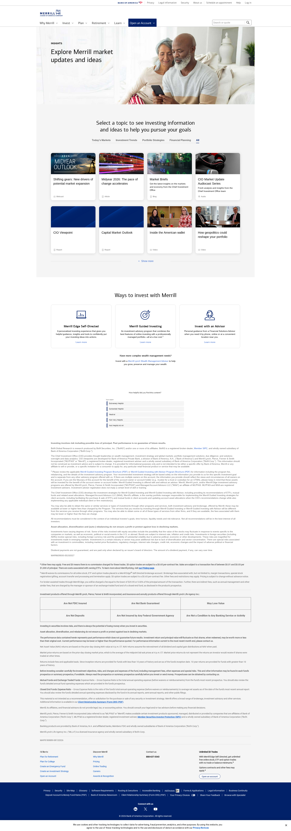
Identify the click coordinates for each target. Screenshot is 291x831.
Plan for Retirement (49, 756)
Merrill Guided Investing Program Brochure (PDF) (104, 472)
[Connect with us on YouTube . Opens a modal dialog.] (155, 809)
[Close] (286, 825)
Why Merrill (98, 756)
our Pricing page (146, 568)
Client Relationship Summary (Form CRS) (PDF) (100, 702)
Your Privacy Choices (180, 795)
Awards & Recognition (103, 776)
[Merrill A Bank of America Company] (51, 13)
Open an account (210, 776)
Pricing (96, 761)
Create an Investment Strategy (54, 771)
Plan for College (47, 761)
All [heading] (196, 140)
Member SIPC (200, 448)
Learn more (81, 342)
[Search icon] (248, 22)
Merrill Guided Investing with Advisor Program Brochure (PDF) (160, 472)
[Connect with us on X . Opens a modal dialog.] (145, 809)
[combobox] (232, 22)
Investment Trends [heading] (125, 140)
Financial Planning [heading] (179, 140)
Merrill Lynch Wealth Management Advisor (148, 361)
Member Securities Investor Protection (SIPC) (159, 717)
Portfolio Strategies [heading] (152, 140)
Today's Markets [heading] (101, 140)
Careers (96, 771)
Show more (137, 261)
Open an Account (48, 776)
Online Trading (100, 766)
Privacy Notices (201, 828)
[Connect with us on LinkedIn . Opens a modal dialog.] (135, 809)
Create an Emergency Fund (52, 766)
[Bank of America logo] (130, 3)
